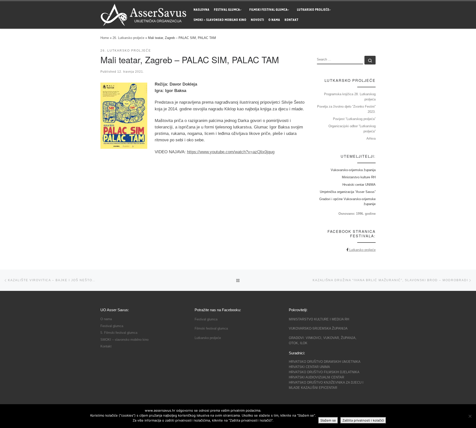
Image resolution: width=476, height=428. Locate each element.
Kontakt (106, 346)
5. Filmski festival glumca (118, 333)
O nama (106, 319)
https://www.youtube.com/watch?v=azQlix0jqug (230, 152)
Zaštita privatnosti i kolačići (363, 420)
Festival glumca (111, 326)
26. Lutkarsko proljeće (128, 38)
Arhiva (371, 138)
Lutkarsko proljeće (362, 250)
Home (104, 38)
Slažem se (328, 420)
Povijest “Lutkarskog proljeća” (354, 119)
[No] (469, 416)
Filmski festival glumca (211, 328)
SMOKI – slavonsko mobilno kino (124, 339)
